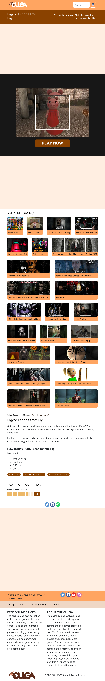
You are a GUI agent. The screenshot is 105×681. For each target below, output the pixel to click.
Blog (11, 604)
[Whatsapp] (58, 504)
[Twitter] (47, 504)
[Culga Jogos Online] (22, 674)
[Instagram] (79, 594)
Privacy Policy (39, 604)
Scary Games (14, 474)
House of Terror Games (59, 474)
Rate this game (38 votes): (18, 489)
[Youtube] (73, 594)
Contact (54, 604)
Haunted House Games (34, 474)
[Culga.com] (18, 4)
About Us (23, 604)
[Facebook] (52, 504)
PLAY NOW (52, 143)
